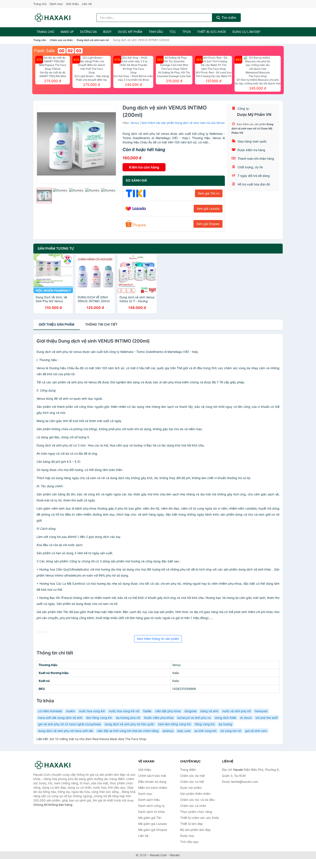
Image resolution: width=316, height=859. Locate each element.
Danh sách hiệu (149, 799)
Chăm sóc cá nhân (61, 40)
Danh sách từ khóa (151, 811)
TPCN (186, 31)
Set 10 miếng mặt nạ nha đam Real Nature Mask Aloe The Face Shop (97, 739)
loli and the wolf (267, 717)
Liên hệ (87, 4)
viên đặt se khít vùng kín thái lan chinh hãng (128, 731)
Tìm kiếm (228, 17)
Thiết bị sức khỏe (211, 31)
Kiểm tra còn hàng (144, 167)
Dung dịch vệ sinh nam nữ (93, 40)
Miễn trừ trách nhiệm (152, 787)
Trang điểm (188, 769)
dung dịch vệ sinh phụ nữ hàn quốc (129, 724)
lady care (183, 731)
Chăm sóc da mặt (192, 775)
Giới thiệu (72, 4)
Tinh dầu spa (189, 842)
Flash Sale (44, 50)
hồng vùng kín (205, 724)
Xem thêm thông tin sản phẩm (158, 638)
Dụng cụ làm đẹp (246, 31)
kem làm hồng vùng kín (174, 724)
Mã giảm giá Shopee (152, 830)
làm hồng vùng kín (99, 717)
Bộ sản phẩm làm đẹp (195, 830)
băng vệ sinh (209, 711)
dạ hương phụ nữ (128, 717)
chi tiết (101, 324)
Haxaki (174, 855)
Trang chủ (40, 4)
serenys (168, 731)
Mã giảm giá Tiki (149, 818)
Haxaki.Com (158, 855)
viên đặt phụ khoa (168, 711)
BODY (107, 31)
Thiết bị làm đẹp (191, 824)
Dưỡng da (88, 31)
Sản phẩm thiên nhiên (195, 793)
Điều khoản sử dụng (152, 781)
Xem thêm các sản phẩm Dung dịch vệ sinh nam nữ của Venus (183, 122)
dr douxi (246, 717)
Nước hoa (187, 836)
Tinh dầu (156, 31)
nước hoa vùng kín (92, 711)
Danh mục (56, 4)
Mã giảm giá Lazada (152, 824)
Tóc (172, 31)
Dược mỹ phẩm (130, 31)
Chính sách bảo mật (152, 775)
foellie (147, 711)
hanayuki (261, 711)
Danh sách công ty (151, 805)
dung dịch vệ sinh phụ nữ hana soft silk (65, 731)
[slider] (44, 195)
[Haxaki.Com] (52, 17)
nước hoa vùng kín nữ (124, 711)
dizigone (190, 711)
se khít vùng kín (205, 731)
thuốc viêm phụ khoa (158, 717)
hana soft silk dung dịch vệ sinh (60, 717)
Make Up (67, 31)
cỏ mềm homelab (50, 711)
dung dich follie (225, 717)
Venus (134, 122)
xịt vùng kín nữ (230, 731)
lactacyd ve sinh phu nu (194, 717)
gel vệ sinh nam (256, 731)
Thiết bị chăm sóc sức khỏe (199, 818)
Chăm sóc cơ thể (192, 781)
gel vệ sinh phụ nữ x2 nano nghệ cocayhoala (69, 724)
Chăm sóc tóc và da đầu (197, 799)
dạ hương (225, 724)
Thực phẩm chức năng (196, 811)
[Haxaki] (54, 765)
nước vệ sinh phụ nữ (236, 711)
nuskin (70, 711)
